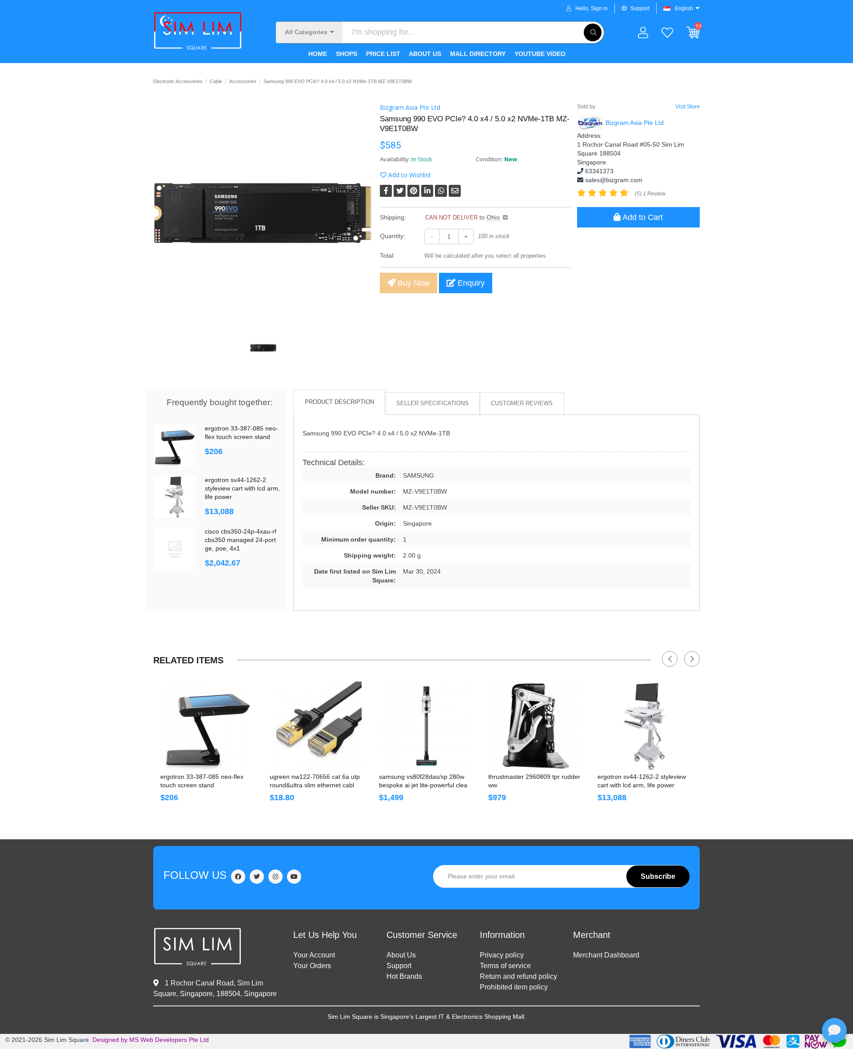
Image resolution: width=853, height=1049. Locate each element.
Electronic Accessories (178, 81)
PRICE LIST (382, 53)
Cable (216, 81)
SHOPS (345, 53)
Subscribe (658, 876)
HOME (317, 53)
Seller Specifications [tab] (432, 403)
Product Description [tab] (339, 402)
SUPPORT (399, 965)
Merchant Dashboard (606, 955)
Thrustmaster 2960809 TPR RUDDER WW (534, 781)
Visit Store (687, 107)
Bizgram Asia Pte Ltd (410, 107)
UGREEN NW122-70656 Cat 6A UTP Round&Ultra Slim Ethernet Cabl (315, 781)
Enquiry (470, 283)
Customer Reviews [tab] (522, 403)
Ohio (494, 217)
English (684, 8)
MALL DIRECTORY (477, 53)
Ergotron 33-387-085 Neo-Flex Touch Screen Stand (241, 432)
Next (692, 658)
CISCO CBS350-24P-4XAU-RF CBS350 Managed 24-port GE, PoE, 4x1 (240, 540)
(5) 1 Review (650, 194)
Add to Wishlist (409, 175)
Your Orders (312, 965)
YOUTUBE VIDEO (539, 53)
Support (640, 8)
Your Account (314, 955)
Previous (670, 658)
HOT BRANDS (404, 976)
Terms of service (505, 965)
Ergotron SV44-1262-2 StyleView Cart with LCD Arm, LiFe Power (242, 488)
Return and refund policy (518, 976)
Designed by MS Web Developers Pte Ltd (150, 1039)
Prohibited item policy (514, 987)
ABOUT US (424, 53)
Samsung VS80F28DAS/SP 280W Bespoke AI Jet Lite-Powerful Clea (423, 781)
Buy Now (412, 283)
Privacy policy (502, 955)
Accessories (242, 81)
